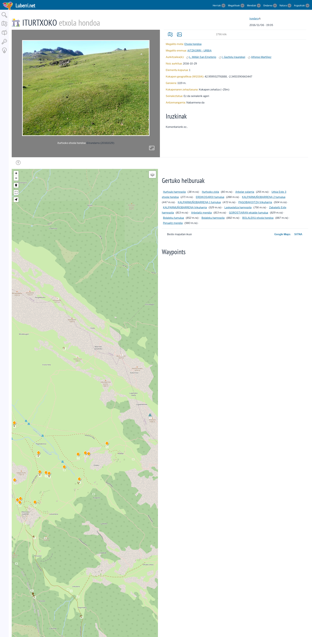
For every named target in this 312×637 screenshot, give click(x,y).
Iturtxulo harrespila (174, 192)
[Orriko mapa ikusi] (170, 34)
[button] (88, 454)
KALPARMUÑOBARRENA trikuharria (185, 207)
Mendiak (251, 5)
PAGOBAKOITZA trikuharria (255, 202)
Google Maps (282, 234)
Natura (283, 5)
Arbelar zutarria (244, 192)
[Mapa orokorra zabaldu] (4, 26)
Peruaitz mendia (173, 223)
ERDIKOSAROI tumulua (210, 197)
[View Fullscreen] (16, 192)
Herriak (217, 5)
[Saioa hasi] (4, 44)
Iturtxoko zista (210, 192)
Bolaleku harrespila (213, 218)
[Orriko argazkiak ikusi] (179, 34)
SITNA (298, 234)
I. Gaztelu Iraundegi (233, 57)
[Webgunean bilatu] (4, 18)
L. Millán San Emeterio (202, 57)
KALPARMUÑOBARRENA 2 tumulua (263, 197)
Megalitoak (234, 5)
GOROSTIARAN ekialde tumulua (248, 212)
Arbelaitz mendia (201, 212)
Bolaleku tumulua (173, 218)
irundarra (254, 18)
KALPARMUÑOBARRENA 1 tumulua (199, 202)
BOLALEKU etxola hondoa (257, 218)
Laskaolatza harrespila (238, 207)
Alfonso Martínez (261, 57)
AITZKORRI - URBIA (199, 50)
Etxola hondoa (193, 44)
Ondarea (267, 5)
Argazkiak (299, 5)
